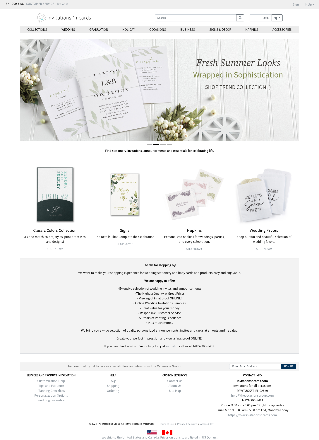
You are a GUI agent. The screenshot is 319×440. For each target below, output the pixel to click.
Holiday (128, 30)
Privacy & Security (187, 424)
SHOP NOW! (54, 249)
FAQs (112, 381)
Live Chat (62, 4)
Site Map (175, 391)
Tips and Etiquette (51, 386)
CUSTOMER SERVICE (40, 4)
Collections (37, 30)
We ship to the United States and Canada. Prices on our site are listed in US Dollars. (159, 437)
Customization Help (51, 381)
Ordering (113, 391)
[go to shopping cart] (277, 17)
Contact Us (175, 381)
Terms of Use (167, 424)
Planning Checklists (51, 391)
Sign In (297, 4)
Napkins (251, 30)
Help (308, 4)
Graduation (98, 30)
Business (187, 30)
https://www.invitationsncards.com (252, 415)
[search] (240, 17)
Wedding (68, 30)
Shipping (113, 386)
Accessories (282, 30)
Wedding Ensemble (51, 400)
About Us (175, 386)
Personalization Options (51, 395)
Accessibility (207, 424)
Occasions (157, 30)
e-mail (170, 346)
